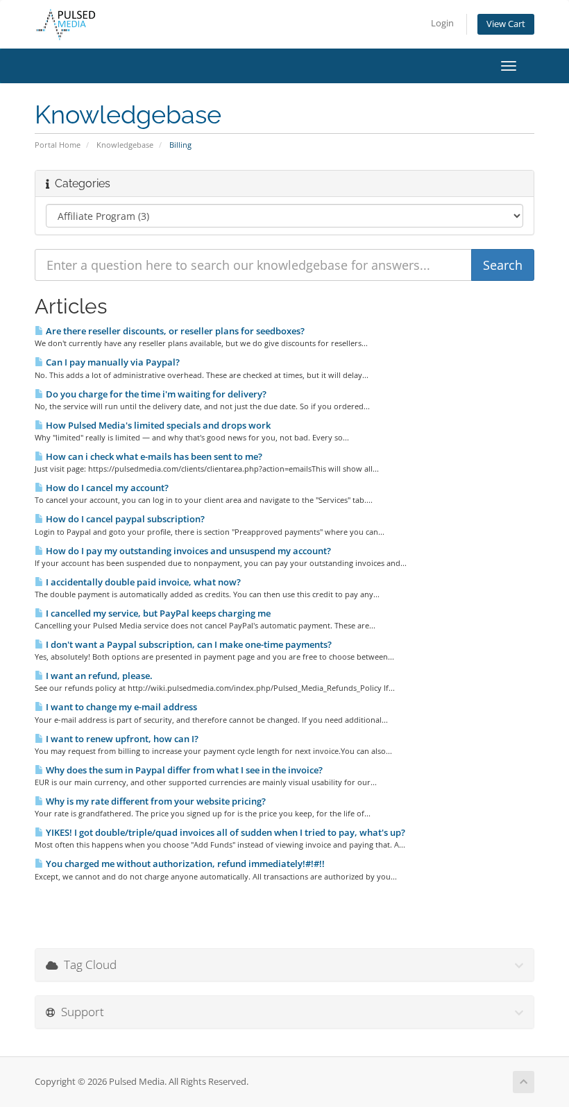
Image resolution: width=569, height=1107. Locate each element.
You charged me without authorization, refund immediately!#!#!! (184, 863)
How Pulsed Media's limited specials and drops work (157, 425)
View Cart (505, 24)
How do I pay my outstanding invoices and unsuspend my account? (187, 550)
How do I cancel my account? (106, 487)
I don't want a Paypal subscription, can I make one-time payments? (188, 644)
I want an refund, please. (98, 675)
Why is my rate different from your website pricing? (155, 801)
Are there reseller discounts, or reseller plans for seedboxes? (174, 331)
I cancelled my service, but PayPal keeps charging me (157, 613)
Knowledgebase (124, 144)
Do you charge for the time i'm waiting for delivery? (155, 394)
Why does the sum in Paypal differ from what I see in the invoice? (183, 770)
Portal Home (57, 144)
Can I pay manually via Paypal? (112, 362)
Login (442, 23)
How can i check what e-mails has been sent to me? (153, 456)
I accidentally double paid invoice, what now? (142, 582)
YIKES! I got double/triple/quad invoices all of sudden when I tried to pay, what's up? (224, 832)
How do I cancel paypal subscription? (124, 519)
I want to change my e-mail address (120, 707)
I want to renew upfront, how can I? (121, 738)
